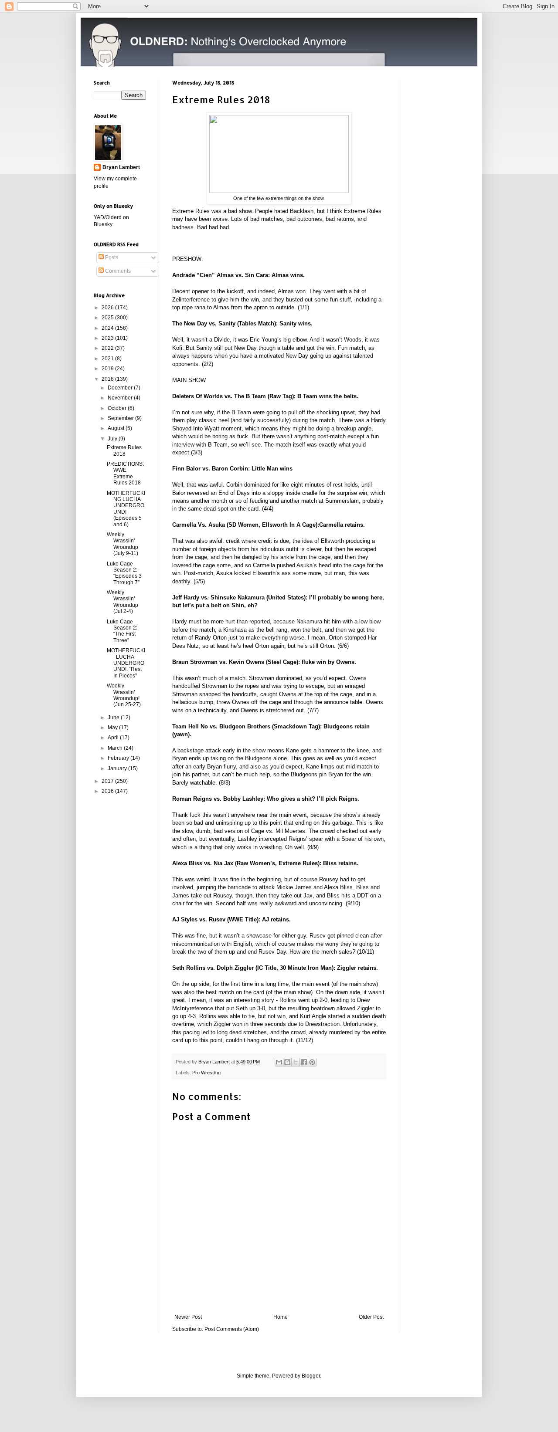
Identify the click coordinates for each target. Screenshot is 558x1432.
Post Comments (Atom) (231, 1329)
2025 (108, 318)
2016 (108, 791)
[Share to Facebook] (303, 1062)
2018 (108, 379)
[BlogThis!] (287, 1062)
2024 (108, 328)
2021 (108, 358)
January (118, 768)
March (116, 748)
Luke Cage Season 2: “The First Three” (122, 631)
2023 (108, 338)
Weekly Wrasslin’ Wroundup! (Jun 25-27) (124, 695)
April (114, 738)
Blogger (311, 1376)
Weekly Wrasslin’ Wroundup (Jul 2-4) (122, 601)
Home (280, 1317)
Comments (117, 271)
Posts (111, 257)
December (121, 388)
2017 (108, 781)
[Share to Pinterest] (312, 1062)
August (117, 428)
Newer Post (188, 1317)
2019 (108, 369)
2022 (108, 348)
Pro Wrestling (206, 1072)
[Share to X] (295, 1062)
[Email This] (279, 1062)
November (121, 398)
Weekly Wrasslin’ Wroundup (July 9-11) (122, 543)
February (119, 758)
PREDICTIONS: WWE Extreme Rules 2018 (125, 473)
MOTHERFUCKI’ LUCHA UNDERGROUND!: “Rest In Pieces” (126, 663)
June (114, 717)
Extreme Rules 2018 (124, 450)
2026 (108, 308)
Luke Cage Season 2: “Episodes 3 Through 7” (124, 573)
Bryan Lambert (121, 167)
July (113, 439)
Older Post (371, 1317)
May (113, 727)
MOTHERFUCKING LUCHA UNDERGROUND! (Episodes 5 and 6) (126, 509)
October (118, 408)
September (121, 418)
